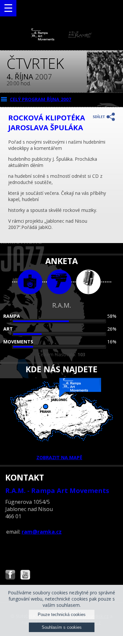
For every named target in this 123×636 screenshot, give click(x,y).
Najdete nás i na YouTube (25, 575)
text (88, 282)
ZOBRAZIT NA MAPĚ (59, 457)
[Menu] (8, 8)
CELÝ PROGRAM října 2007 (40, 99)
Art (8, 329)
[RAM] (61, 39)
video (59, 282)
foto (30, 282)
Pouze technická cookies (62, 614)
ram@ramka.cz (42, 531)
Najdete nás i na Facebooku (10, 575)
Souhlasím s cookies (62, 627)
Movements (18, 342)
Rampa (11, 316)
